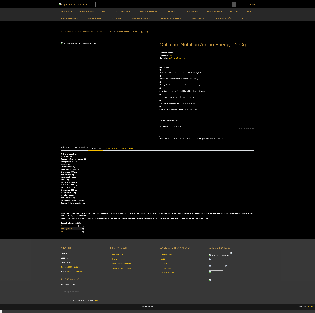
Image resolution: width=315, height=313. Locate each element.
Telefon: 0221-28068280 (71, 267)
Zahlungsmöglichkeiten (121, 263)
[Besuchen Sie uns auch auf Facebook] (63, 295)
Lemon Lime (180, 79)
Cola (177, 103)
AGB (163, 259)
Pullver (171, 55)
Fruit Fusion (180, 72)
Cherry (178, 109)
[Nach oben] (1, 311)
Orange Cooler (181, 85)
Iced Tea (179, 97)
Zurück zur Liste (67, 31)
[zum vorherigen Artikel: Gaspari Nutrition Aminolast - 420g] (150, 32)
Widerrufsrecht (167, 272)
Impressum (166, 268)
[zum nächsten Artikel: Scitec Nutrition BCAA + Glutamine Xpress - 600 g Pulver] (154, 32)
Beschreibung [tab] (95, 148)
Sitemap (164, 263)
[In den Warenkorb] (63, 40)
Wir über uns (117, 254)
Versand (97, 300)
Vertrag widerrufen (71, 291)
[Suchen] (234, 4)
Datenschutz (166, 254)
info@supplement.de (76, 271)
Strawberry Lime (182, 91)
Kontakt (115, 259)
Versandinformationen (121, 268)
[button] (242, 4)
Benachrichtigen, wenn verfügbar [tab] (119, 148)
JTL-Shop (310, 307)
